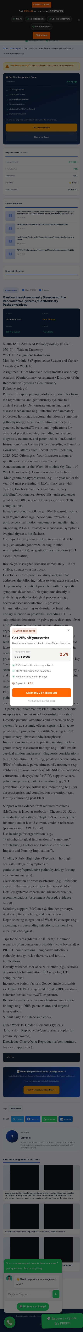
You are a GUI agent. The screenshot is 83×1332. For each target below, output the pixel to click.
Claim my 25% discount (41, 692)
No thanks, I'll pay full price (41, 701)
